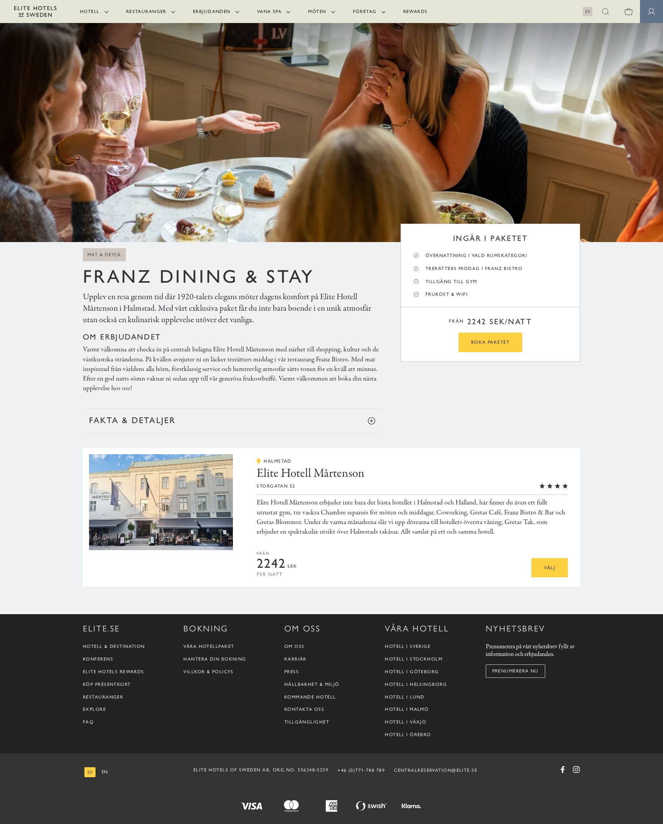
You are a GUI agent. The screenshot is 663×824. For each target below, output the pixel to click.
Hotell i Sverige (407, 646)
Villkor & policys (208, 672)
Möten (317, 11)
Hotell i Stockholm (413, 659)
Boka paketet (490, 342)
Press (291, 672)
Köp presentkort (107, 684)
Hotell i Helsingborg (416, 684)
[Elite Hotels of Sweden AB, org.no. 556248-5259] (35, 13)
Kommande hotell (310, 697)
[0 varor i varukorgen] (628, 11)
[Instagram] (576, 769)
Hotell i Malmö (407, 709)
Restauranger (146, 11)
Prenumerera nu (515, 671)
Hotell (90, 11)
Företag (365, 11)
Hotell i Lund (405, 697)
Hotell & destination (114, 646)
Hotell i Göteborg (412, 672)
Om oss (294, 646)
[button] (605, 11)
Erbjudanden (212, 11)
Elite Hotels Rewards (113, 672)
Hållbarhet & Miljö (312, 684)
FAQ (88, 722)
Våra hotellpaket (208, 646)
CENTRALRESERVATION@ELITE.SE (435, 770)
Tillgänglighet (306, 722)
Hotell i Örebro (408, 735)
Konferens (98, 659)
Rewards (415, 11)
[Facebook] (562, 769)
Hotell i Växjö (405, 722)
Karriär (295, 659)
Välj (549, 567)
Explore (94, 709)
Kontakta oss (304, 709)
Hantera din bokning (214, 659)
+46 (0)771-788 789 (361, 770)
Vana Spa (269, 11)
